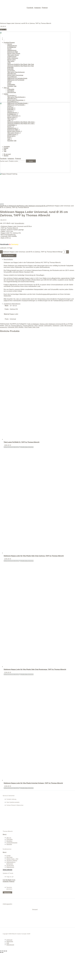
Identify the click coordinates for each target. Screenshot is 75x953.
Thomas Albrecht (27, 325)
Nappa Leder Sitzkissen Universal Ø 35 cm (33, 206)
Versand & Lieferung (11, 860)
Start (1, 206)
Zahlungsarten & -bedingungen (11, 863)
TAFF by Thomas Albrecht (13, 325)
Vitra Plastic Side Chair (31, 327)
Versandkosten (19, 223)
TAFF (36, 325)
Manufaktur (9, 841)
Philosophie (9, 839)
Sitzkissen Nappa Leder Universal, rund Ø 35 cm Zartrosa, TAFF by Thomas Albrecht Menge (33, 252)
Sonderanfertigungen (11, 842)
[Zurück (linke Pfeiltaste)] (0, 952)
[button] (11, 834)
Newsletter (9, 844)
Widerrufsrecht (10, 867)
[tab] (39, 280)
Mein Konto (9, 857)
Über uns (8, 837)
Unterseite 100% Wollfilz (16, 327)
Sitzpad (40, 325)
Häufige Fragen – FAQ (12, 859)
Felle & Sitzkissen (9, 206)
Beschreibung (8, 259)
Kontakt (8, 855)
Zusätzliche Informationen (12, 304)
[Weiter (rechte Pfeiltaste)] (2, 952)
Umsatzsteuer (10, 865)
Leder (17, 206)
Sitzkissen (56, 325)
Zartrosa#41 (48, 325)
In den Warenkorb (8, 255)
